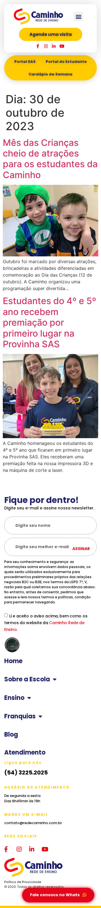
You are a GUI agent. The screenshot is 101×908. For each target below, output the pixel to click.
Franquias (20, 716)
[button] (78, 16)
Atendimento (24, 752)
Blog (11, 734)
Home (13, 661)
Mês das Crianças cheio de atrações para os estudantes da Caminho (50, 158)
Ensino (14, 698)
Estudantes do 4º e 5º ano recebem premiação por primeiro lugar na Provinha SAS (49, 322)
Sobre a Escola (27, 679)
